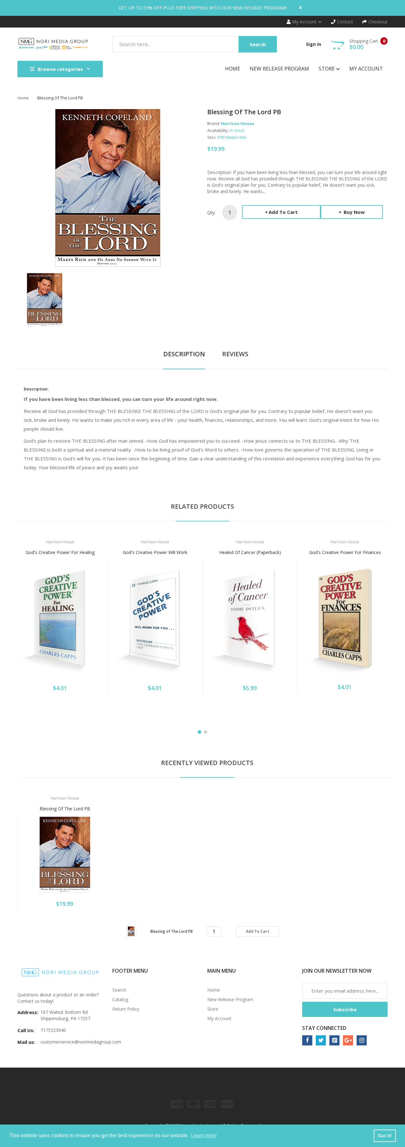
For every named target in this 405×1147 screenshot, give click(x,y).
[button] (23, 628)
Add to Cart (283, 212)
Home (23, 98)
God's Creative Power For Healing (60, 552)
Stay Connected (324, 1028)
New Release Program (230, 999)
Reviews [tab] (235, 354)
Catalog (120, 999)
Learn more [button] (204, 1135)
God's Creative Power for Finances (345, 552)
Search (119, 990)
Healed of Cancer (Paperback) (250, 552)
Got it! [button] (385, 1135)
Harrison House (237, 123)
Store (212, 1009)
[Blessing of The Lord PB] (44, 299)
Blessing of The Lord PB (65, 809)
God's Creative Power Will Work (155, 552)
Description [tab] (184, 354)
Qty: (211, 212)
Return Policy (125, 1009)
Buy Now (353, 212)
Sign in (313, 44)
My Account (219, 1018)
